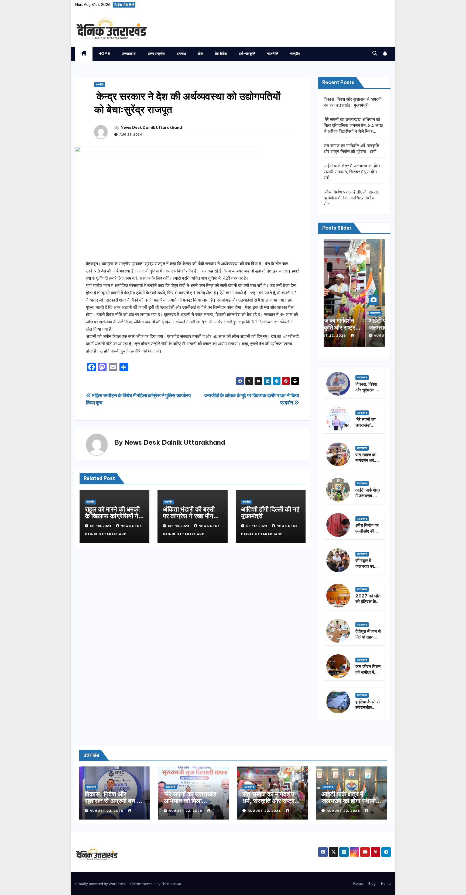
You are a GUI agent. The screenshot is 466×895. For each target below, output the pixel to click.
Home (104, 53)
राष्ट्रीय (295, 53)
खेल (200, 53)
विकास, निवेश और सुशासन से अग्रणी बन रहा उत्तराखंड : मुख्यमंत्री (114, 800)
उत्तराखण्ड (129, 53)
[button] (374, 53)
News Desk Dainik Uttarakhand (151, 127)
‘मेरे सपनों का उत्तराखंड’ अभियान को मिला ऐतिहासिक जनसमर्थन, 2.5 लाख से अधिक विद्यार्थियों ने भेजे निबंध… (353, 125)
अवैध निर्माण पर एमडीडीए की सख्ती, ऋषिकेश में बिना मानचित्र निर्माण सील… (351, 197)
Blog (372, 884)
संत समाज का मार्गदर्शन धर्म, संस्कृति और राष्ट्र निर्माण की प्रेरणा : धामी (268, 800)
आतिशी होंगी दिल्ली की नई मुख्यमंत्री (270, 512)
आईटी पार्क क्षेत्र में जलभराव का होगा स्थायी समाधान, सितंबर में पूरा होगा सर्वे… (352, 171)
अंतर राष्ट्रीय (156, 53)
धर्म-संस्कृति (247, 53)
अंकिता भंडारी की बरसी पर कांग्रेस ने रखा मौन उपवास (189, 516)
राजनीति (272, 53)
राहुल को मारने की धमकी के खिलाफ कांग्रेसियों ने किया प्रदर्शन (112, 516)
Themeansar (171, 883)
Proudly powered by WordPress (101, 883)
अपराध (181, 53)
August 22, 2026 (349, 335)
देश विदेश (221, 53)
